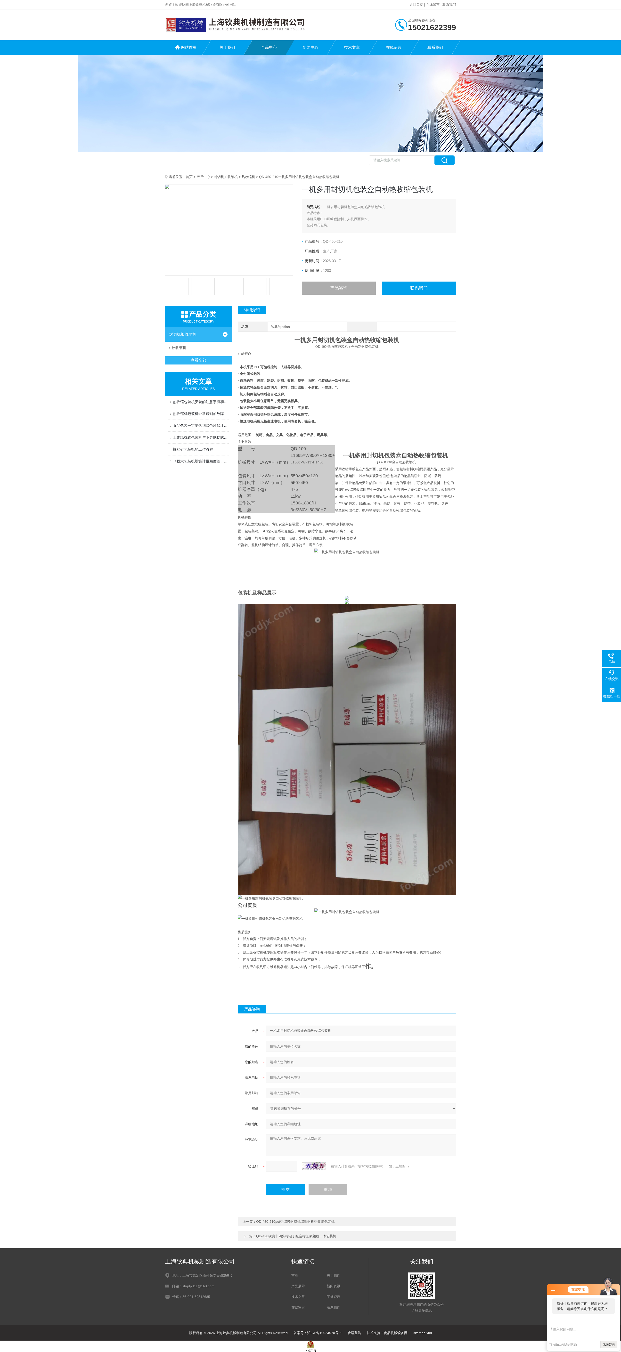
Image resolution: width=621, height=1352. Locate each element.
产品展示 (298, 1286)
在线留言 (433, 5)
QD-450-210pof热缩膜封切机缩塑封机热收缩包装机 (295, 1221)
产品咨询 (339, 288)
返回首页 (416, 5)
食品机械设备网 (396, 1333)
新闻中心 (310, 47)
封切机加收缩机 (226, 177)
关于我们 (227, 47)
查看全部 (198, 360)
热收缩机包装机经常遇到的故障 (198, 414)
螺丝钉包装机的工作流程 (193, 449)
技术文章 (352, 47)
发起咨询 (609, 1344)
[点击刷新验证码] (314, 1166)
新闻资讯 (333, 1286)
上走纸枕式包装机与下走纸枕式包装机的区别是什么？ (201, 437)
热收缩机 (248, 177)
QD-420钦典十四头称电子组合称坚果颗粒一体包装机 (296, 1236)
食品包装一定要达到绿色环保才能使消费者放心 (201, 425)
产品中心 (269, 47)
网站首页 (188, 47)
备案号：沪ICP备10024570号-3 (318, 1333)
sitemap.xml (422, 1333)
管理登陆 (354, 1333)
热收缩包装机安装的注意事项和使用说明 (201, 402)
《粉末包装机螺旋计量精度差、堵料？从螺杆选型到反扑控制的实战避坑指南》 (201, 461)
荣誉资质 (333, 1297)
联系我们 (449, 5)
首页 (189, 177)
